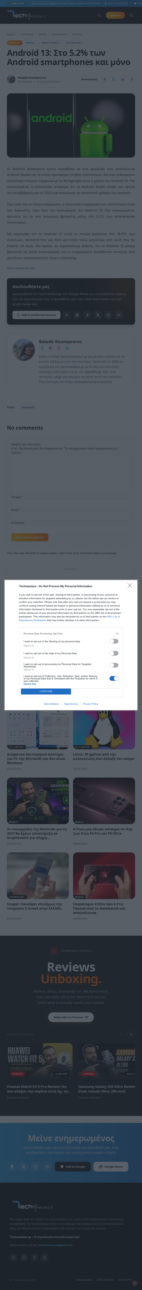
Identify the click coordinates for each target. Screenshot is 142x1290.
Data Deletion (51, 703)
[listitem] (71, 633)
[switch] (113, 641)
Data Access (71, 703)
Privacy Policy (90, 703)
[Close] (131, 586)
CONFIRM (46, 691)
